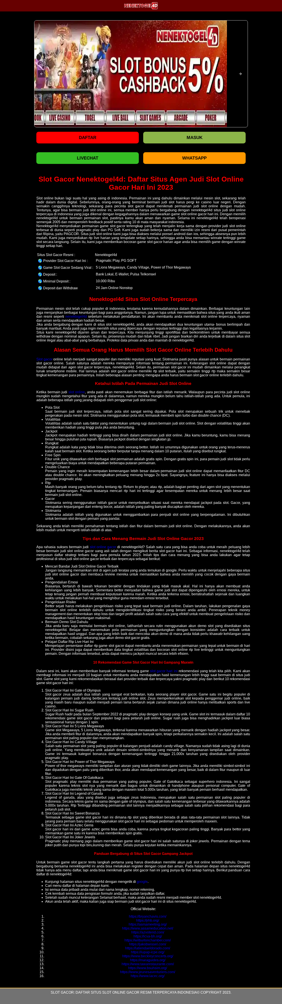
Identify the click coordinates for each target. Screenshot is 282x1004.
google (142, 881)
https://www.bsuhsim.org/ (147, 968)
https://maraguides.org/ (147, 960)
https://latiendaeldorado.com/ (147, 948)
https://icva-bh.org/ (148, 936)
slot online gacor (103, 547)
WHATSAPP (194, 158)
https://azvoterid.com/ (147, 932)
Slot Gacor (62, 992)
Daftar (87, 137)
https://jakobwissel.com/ (147, 944)
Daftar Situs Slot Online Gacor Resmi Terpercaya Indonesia (136, 992)
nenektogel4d (76, 316)
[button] (41, 74)
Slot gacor (44, 359)
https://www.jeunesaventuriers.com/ (147, 972)
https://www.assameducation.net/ (147, 928)
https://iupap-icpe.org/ (147, 952)
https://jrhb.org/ (147, 920)
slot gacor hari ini (164, 671)
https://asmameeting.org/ (148, 924)
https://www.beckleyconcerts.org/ (147, 956)
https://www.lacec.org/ (148, 976)
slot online (77, 392)
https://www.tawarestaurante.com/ (148, 964)
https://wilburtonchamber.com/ (147, 940)
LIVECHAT (87, 158)
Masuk (194, 137)
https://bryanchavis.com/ (147, 916)
